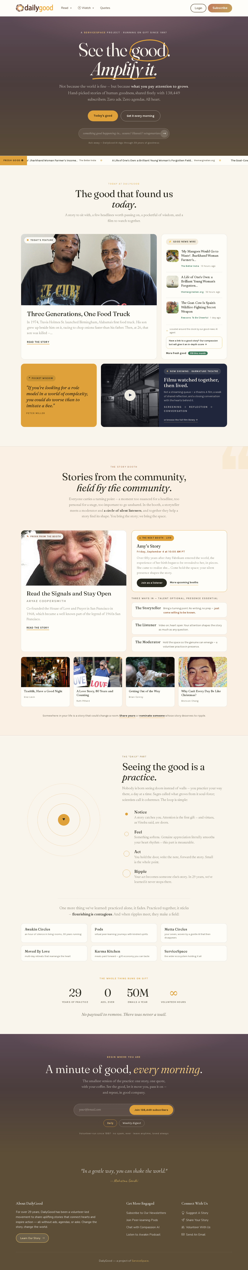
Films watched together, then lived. (191, 382)
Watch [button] (86, 8)
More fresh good (186, 353)
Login (198, 8)
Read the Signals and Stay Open (69, 593)
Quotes (105, 8)
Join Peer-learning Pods (142, 1220)
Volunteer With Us (198, 1227)
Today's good (103, 115)
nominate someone (152, 715)
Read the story (38, 341)
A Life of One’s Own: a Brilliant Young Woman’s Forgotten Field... (147, 160)
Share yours (127, 715)
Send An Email (195, 1235)
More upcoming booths (184, 582)
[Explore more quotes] (59, 395)
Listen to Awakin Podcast (143, 1235)
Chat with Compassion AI (142, 1227)
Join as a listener (152, 582)
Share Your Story (197, 1220)
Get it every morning (140, 116)
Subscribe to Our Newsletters (146, 1213)
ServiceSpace (140, 1261)
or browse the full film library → (181, 419)
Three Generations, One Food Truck (78, 314)
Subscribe (220, 8)
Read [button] (65, 8)
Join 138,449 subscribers (151, 1110)
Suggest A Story (197, 1213)
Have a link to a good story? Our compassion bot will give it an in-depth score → (193, 342)
